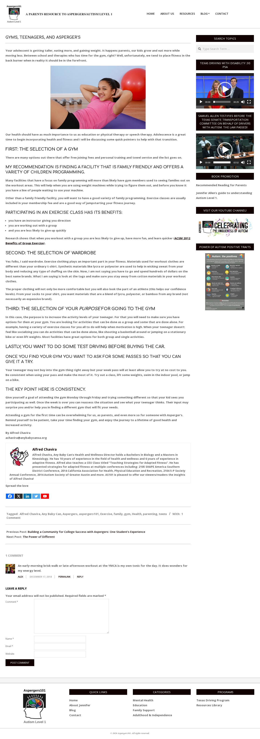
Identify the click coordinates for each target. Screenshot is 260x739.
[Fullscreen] (249, 102)
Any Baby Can (51, 514)
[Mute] (243, 102)
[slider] (221, 102)
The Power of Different (39, 537)
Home (73, 700)
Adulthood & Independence (152, 715)
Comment (12, 601)
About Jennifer (79, 705)
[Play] (201, 102)
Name (10, 638)
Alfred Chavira (30, 514)
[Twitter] (36, 494)
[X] (19, 494)
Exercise (106, 514)
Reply (80, 576)
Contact (75, 715)
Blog (72, 710)
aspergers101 (89, 514)
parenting (150, 514)
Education (140, 705)
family (118, 514)
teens (163, 514)
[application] (225, 89)
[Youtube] (45, 494)
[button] (225, 89)
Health (136, 514)
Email (9, 646)
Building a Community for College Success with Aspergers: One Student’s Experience (86, 532)
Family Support (144, 710)
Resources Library (209, 705)
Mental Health (143, 700)
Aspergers (70, 514)
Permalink (64, 576)
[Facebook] (10, 494)
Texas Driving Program (212, 700)
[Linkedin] (27, 494)
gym (127, 514)
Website (10, 653)
